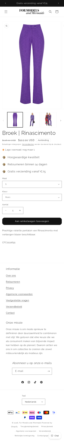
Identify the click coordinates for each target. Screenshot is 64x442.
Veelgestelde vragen (17, 300)
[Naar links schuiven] (3, 120)
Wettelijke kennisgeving (25, 436)
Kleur (4, 191)
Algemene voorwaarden (19, 294)
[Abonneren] (48, 371)
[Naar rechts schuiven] (60, 120)
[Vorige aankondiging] (5, 3)
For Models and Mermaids (30, 423)
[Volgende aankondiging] (58, 3)
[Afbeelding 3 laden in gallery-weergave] (49, 120)
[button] (6, 11)
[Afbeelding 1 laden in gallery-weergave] (15, 120)
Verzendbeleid (14, 306)
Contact (10, 312)
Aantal (5, 204)
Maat (4, 178)
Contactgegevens (44, 436)
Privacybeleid (47, 426)
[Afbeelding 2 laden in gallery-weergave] (32, 120)
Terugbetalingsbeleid (30, 426)
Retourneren (13, 281)
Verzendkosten (28, 144)
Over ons (11, 275)
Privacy (10, 288)
